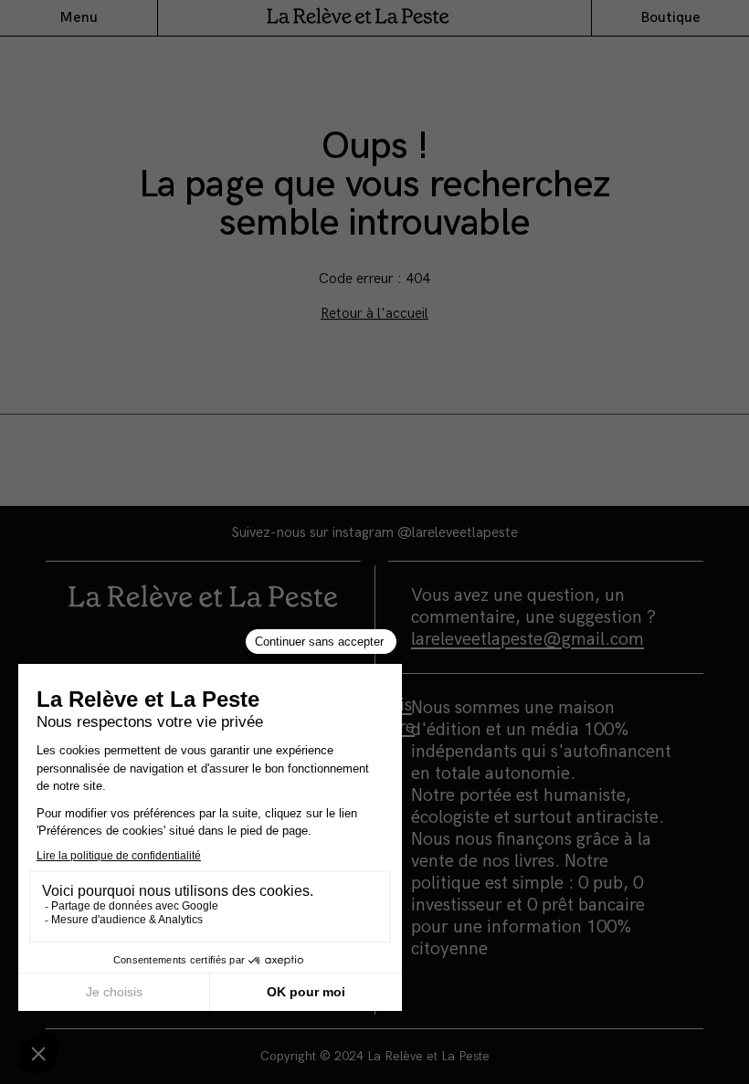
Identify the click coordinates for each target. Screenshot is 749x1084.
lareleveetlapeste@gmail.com (527, 639)
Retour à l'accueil (374, 313)
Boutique (670, 17)
